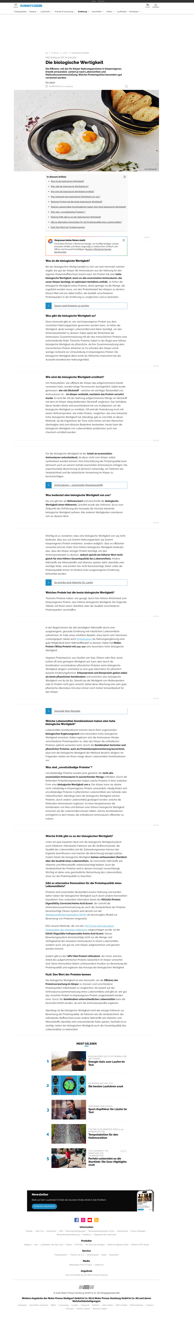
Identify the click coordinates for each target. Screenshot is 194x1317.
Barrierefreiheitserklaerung (68, 1235)
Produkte (101, 1)
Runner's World (83, 1309)
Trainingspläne (20, 12)
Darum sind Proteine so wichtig (71, 305)
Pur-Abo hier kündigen (95, 1245)
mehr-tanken (107, 1305)
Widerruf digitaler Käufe (118, 1245)
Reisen (69, 1245)
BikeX (53, 1305)
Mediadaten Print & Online (80, 1265)
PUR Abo (78, 1245)
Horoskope (133, 12)
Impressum (51, 1231)
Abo (36, 1245)
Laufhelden (122, 12)
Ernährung (82, 12)
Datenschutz (122, 1231)
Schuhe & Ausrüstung (64, 12)
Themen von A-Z (77, 1255)
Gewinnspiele (93, 1255)
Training (32, 12)
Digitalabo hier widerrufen (105, 1235)
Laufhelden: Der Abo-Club (52, 1245)
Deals (103, 1255)
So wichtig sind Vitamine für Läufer (73, 582)
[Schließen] (123, 240)
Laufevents (45, 12)
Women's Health (100, 1309)
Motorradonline (136, 1305)
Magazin (27, 1245)
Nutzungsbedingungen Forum (101, 1231)
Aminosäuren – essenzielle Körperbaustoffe (78, 485)
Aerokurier (22, 1305)
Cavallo (74, 1305)
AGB (61, 1231)
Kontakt (29, 1231)
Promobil (70, 1309)
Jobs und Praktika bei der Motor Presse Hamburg (86, 1275)
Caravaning (63, 1305)
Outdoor (149, 1305)
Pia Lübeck (50, 82)
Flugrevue (85, 1305)
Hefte (94, 1)
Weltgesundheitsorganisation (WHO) (66, 914)
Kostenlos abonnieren (44, 1206)
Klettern (95, 1305)
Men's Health (121, 1305)
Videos (109, 12)
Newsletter (114, 1255)
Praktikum (86, 1235)
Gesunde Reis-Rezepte (67, 711)
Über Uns (39, 1231)
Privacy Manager (138, 1231)
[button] (86, 130)
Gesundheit (96, 12)
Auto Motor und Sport (39, 1305)
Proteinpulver (84, 639)
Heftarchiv (99, 1265)
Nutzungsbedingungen (76, 1231)
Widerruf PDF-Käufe (140, 1245)
